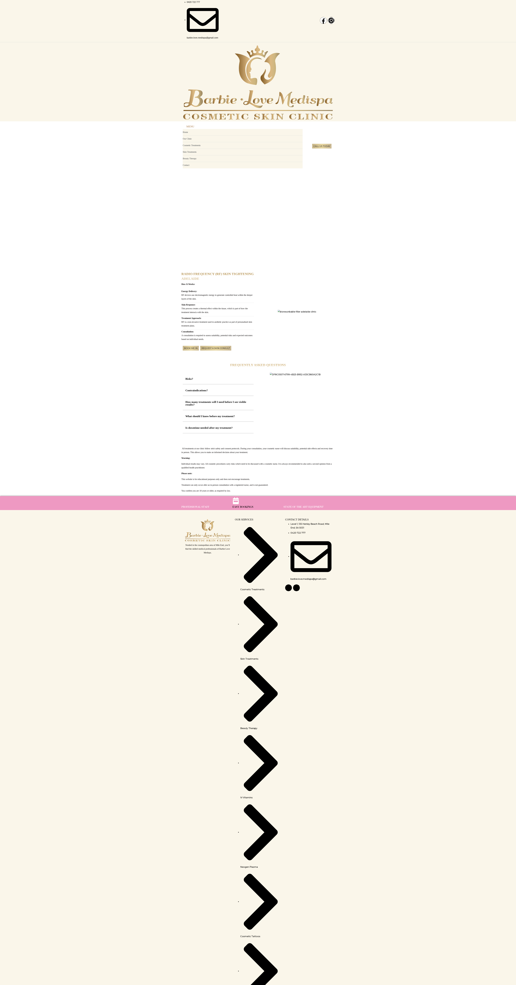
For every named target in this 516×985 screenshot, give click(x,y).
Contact (186, 165)
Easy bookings (242, 507)
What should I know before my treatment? (210, 416)
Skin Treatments (189, 152)
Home (185, 132)
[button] (218, 378)
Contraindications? (196, 390)
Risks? (189, 378)
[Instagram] (331, 20)
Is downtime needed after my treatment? (209, 427)
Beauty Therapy (189, 158)
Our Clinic (187, 139)
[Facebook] (323, 20)
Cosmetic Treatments (191, 145)
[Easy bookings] (235, 500)
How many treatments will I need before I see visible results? (215, 403)
